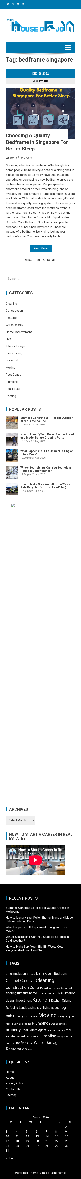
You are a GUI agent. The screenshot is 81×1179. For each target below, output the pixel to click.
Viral (42, 1172)
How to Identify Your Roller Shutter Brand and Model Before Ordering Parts (47, 436)
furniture (23, 993)
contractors (54, 988)
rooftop (21, 1043)
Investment (24, 1000)
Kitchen (41, 1000)
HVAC (10, 339)
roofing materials (65, 1036)
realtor (29, 1036)
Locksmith (12, 360)
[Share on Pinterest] (48, 260)
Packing (27, 1024)
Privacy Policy (15, 1083)
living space (51, 1008)
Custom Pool (66, 988)
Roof (41, 1036)
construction (17, 987)
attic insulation (16, 974)
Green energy (14, 325)
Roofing (11, 396)
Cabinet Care (17, 980)
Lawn (39, 1008)
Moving (10, 367)
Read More (41, 248)
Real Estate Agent (34, 1030)
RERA (35, 1036)
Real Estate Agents (56, 1030)
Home (10, 1072)
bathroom (44, 973)
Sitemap (11, 1095)
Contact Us (13, 1089)
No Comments (40, 81)
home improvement (47, 993)
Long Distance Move (28, 1016)
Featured (11, 318)
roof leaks (10, 1043)
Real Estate (13, 389)
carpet (32, 981)
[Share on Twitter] (43, 260)
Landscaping (14, 353)
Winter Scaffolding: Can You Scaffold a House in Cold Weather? (45, 469)
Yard (30, 1049)
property (13, 1029)
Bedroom (60, 974)
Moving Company (66, 1016)
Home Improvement (22, 157)
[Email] (53, 260)
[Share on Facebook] (38, 260)
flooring (11, 993)
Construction (14, 310)
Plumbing (12, 382)
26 (27, 1146)
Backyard (31, 974)
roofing (50, 1036)
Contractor (39, 987)
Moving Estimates (14, 1024)
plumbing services (58, 1024)
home (33, 993)
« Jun (9, 1158)
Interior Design (15, 346)
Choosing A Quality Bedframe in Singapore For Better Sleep (37, 142)
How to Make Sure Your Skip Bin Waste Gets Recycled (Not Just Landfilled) (45, 486)
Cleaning (11, 303)
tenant (30, 1043)
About (10, 1077)
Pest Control (14, 374)
